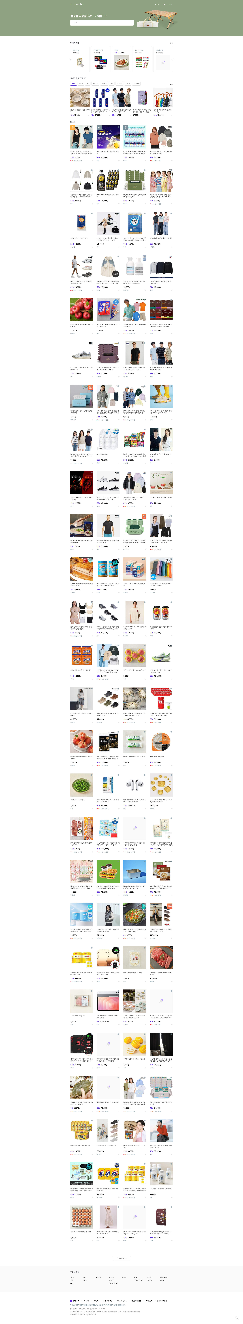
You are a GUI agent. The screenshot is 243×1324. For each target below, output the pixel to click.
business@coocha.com (132, 1312)
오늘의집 (119, 84)
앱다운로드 (76, 1301)
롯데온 (73, 84)
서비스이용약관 (107, 1301)
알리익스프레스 (138, 1280)
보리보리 (149, 1280)
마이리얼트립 (163, 1277)
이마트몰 (104, 84)
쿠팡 (112, 84)
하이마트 (124, 1277)
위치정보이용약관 (122, 1301)
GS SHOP (136, 84)
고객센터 (95, 1301)
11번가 (128, 84)
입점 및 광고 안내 (162, 1301)
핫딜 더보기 (121, 1258)
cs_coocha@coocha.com (109, 1312)
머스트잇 (98, 1277)
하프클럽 (95, 84)
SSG (88, 84)
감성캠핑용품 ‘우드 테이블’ (87, 15)
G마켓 (81, 84)
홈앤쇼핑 (111, 1280)
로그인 (157, 4)
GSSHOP (111, 1277)
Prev (70, 59)
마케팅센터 (149, 1301)
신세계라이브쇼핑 (114, 1283)
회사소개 (86, 1301)
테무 (135, 1277)
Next (172, 59)
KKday (162, 1280)
